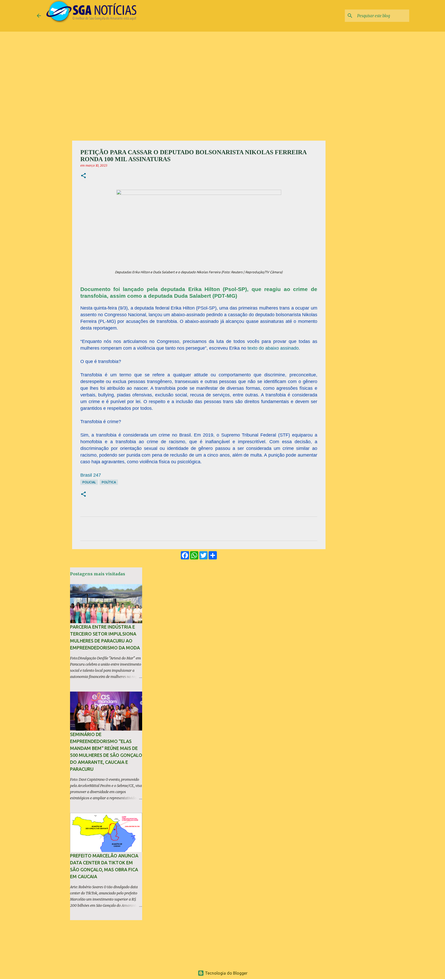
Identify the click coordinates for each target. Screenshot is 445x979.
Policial (89, 482)
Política (109, 482)
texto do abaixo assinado (273, 348)
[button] (83, 176)
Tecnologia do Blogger (225, 973)
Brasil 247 (90, 475)
